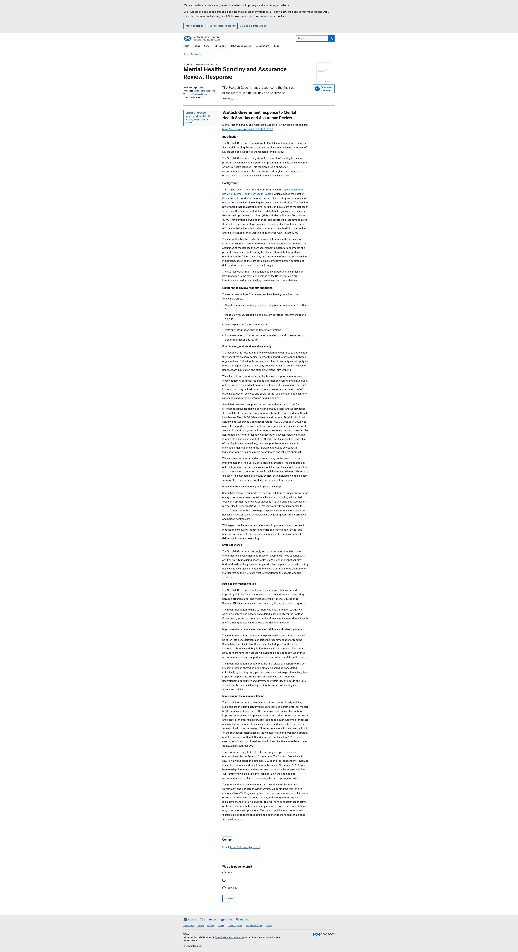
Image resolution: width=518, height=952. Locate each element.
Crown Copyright (235, 925)
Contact (210, 925)
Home (185, 54)
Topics (196, 46)
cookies (197, 5)
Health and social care (198, 94)
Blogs (276, 46)
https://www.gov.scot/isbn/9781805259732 (247, 129)
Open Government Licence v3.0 (229, 937)
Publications (220, 46)
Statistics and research (241, 46)
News (206, 46)
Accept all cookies (194, 26)
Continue (228, 898)
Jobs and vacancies (254, 925)
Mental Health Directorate (204, 91)
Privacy (269, 925)
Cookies (221, 925)
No (229, 880)
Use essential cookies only (223, 26)
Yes (230, 872)
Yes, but (232, 887)
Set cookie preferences (253, 25)
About (186, 46)
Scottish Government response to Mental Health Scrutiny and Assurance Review (198, 118)
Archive (200, 925)
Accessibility (188, 925)
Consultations (262, 46)
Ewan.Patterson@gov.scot (245, 847)
